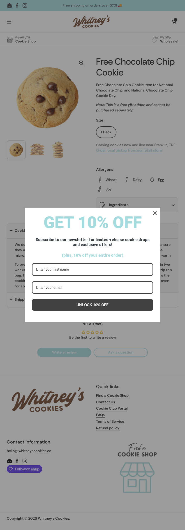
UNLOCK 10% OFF (92, 305)
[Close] (154, 213)
